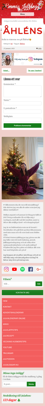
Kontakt (7, 306)
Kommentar (10, 84)
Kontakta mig (22, 292)
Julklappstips (10, 330)
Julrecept (8, 335)
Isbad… (6, 70)
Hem (5, 301)
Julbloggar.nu (11, 364)
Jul (12, 44)
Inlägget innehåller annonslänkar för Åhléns (20, 21)
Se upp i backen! (35, 70)
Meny (22, 14)
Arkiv (6, 324)
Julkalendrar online (14, 318)
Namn (7, 100)
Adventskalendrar (13, 312)
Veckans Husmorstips (14, 341)
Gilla (39, 48)
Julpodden (8, 359)
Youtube (7, 347)
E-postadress (10, 108)
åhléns (22, 44)
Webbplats (8, 116)
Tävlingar (8, 353)
